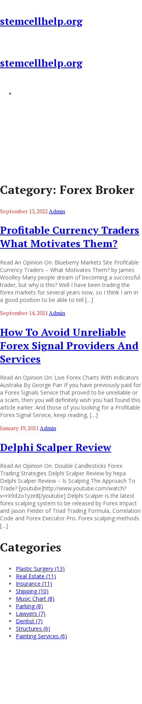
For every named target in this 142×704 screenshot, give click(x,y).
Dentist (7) (29, 621)
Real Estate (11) (36, 576)
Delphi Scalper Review (55, 447)
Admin (57, 211)
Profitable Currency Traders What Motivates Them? (69, 236)
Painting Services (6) (41, 636)
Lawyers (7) (30, 613)
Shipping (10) (32, 591)
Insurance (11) (34, 583)
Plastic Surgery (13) (40, 568)
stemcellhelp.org (41, 21)
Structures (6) (33, 628)
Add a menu (31, 93)
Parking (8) (29, 606)
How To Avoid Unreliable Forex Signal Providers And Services (69, 345)
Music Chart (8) (35, 598)
